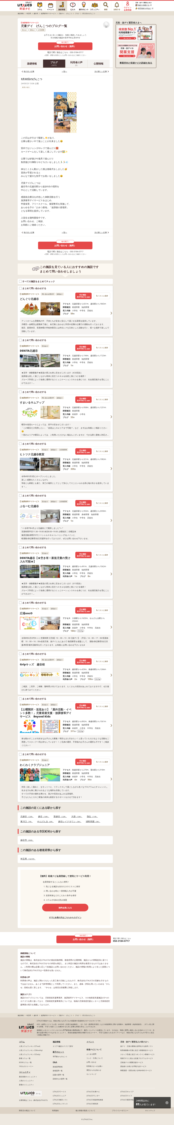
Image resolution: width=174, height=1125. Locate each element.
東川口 (25, 821)
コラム (22, 1041)
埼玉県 (27, 858)
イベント (90, 1041)
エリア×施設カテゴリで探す (63, 1046)
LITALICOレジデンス (60, 1104)
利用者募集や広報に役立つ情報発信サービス (136, 1050)
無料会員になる (65, 907)
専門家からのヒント (60, 1056)
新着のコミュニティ (26, 1085)
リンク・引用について (94, 1058)
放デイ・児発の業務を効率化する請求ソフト (136, 1046)
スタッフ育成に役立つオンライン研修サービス (137, 1054)
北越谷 (26, 816)
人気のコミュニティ (26, 1080)
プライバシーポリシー (120, 1110)
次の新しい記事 (100, 71)
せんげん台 (44, 821)
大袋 (76, 816)
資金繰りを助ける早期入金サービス (133, 1066)
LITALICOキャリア (127, 1091)
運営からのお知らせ (93, 1070)
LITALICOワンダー (93, 1096)
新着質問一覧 (58, 1071)
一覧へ (64, 71)
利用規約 (55, 1110)
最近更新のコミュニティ (28, 1077)
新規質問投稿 (58, 1067)
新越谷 (59, 816)
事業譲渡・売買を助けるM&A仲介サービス (136, 1070)
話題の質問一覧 (58, 1075)
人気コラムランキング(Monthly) (31, 1050)
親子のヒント (58, 1052)
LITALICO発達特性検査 (94, 1100)
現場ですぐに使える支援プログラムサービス (136, 1058)
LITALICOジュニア (59, 1096)
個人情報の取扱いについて (85, 1110)
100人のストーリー (26, 1066)
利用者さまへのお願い (94, 1066)
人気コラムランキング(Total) (29, 1046)
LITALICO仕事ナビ (93, 1091)
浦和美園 (92, 821)
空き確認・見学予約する (83, 296)
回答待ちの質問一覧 (60, 1079)
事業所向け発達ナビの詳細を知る (136, 62)
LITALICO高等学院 (127, 1100)
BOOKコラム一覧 (25, 1062)
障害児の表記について (27, 1110)
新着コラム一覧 (24, 1058)
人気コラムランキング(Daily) (29, 1054)
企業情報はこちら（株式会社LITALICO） (34, 1100)
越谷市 (26, 840)
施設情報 (56, 1041)
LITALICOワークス (59, 1091)
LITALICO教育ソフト (60, 1100)
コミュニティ (24, 1072)
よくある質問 (91, 1054)
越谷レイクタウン (69, 821)
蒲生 (91, 816)
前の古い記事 (29, 71)
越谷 (43, 816)
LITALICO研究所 (92, 1104)
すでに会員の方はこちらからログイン (65, 917)
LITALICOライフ (126, 1096)
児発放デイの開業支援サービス (131, 1062)
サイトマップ (91, 1074)
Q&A (55, 1062)
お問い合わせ (91, 1062)
